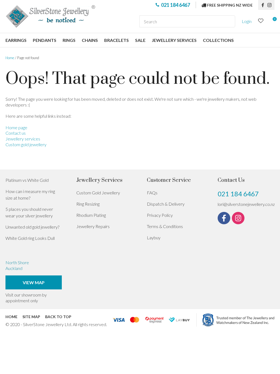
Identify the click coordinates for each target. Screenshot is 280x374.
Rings (69, 40)
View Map (34, 282)
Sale (140, 40)
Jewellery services (174, 40)
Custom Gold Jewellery (98, 192)
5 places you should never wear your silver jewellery (29, 212)
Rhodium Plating (91, 215)
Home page (16, 127)
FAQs (152, 192)
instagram (271, 5)
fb (262, 5)
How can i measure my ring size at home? (30, 194)
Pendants (44, 40)
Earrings (16, 40)
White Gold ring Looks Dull (30, 238)
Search (228, 21)
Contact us (15, 133)
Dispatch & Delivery (166, 203)
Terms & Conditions (165, 226)
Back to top (58, 316)
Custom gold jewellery (25, 144)
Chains (90, 40)
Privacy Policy (160, 215)
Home (9, 58)
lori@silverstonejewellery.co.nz (246, 204)
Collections (218, 40)
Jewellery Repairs (93, 226)
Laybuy (154, 237)
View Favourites (261, 21)
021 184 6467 (175, 5)
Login (247, 21)
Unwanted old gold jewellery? (32, 226)
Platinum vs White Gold (27, 180)
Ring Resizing (88, 203)
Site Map (31, 316)
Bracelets (116, 40)
